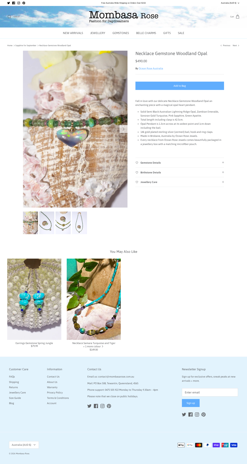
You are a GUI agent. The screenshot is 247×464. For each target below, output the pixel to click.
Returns (13, 387)
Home (9, 45)
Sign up (191, 403)
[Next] (123, 129)
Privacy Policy (55, 392)
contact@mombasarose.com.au (116, 376)
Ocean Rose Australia (151, 68)
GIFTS (167, 33)
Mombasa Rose (22, 453)
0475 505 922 (112, 389)
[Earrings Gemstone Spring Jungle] (34, 299)
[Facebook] (13, 3)
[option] (75, 129)
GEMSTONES (120, 33)
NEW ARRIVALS (73, 33)
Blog (11, 403)
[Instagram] (18, 3)
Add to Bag (180, 85)
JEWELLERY (97, 33)
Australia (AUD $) (228, 3)
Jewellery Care (17, 392)
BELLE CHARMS (146, 33)
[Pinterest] (23, 3)
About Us (52, 382)
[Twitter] (8, 3)
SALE (181, 33)
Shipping (14, 382)
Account (51, 403)
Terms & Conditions (58, 397)
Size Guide (15, 397)
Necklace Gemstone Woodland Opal (55, 45)
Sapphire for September (25, 45)
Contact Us (53, 376)
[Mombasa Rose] (123, 17)
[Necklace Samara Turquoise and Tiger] (94, 299)
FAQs (12, 376)
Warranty (52, 387)
